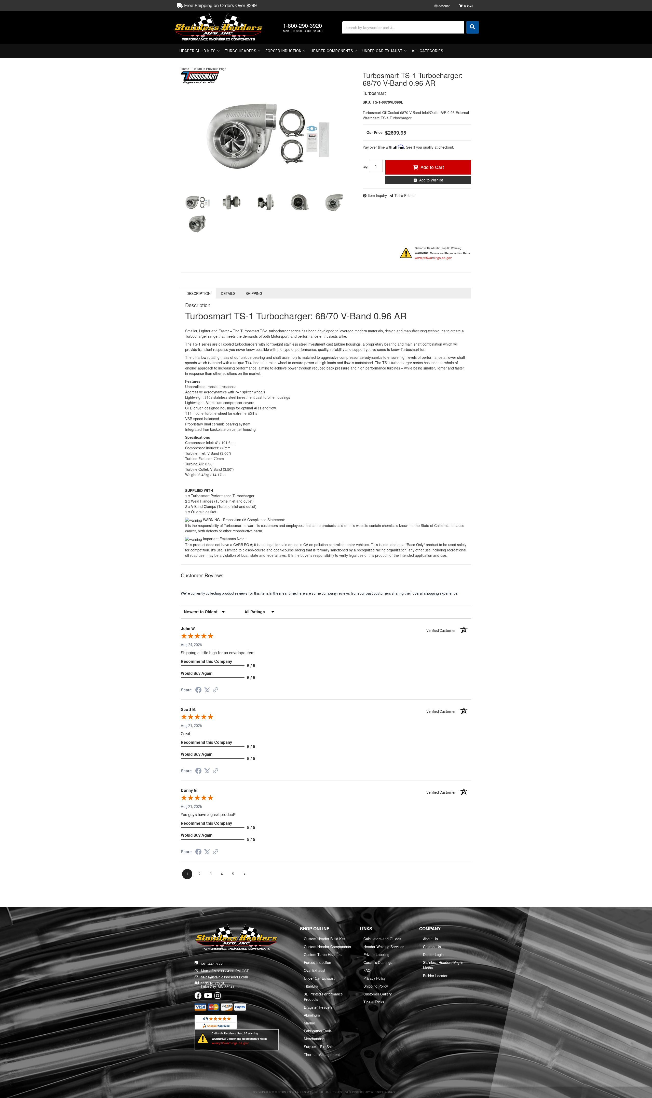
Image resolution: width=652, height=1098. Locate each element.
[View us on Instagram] (217, 996)
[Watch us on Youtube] (208, 996)
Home (185, 68)
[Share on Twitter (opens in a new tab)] (207, 690)
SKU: (367, 102)
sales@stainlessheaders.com (224, 977)
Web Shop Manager (384, 1092)
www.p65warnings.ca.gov (433, 257)
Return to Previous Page (209, 68)
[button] (410, 27)
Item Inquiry (377, 195)
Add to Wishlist (431, 179)
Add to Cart (432, 167)
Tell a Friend (405, 195)
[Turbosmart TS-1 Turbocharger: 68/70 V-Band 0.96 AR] (268, 136)
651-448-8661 (212, 963)
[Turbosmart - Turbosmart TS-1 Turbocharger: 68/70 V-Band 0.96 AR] (200, 76)
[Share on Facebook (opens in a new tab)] (198, 691)
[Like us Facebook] (198, 996)
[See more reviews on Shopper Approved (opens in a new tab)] (215, 690)
